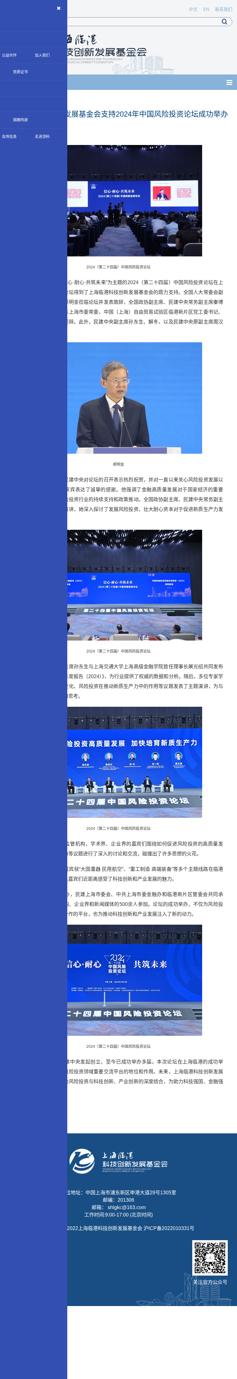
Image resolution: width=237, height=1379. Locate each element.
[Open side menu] (229, 83)
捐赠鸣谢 (20, 120)
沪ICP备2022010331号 (168, 1228)
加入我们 (42, 55)
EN (206, 9)
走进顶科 (42, 137)
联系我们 (223, 9)
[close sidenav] (59, 8)
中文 (193, 9)
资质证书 (20, 72)
